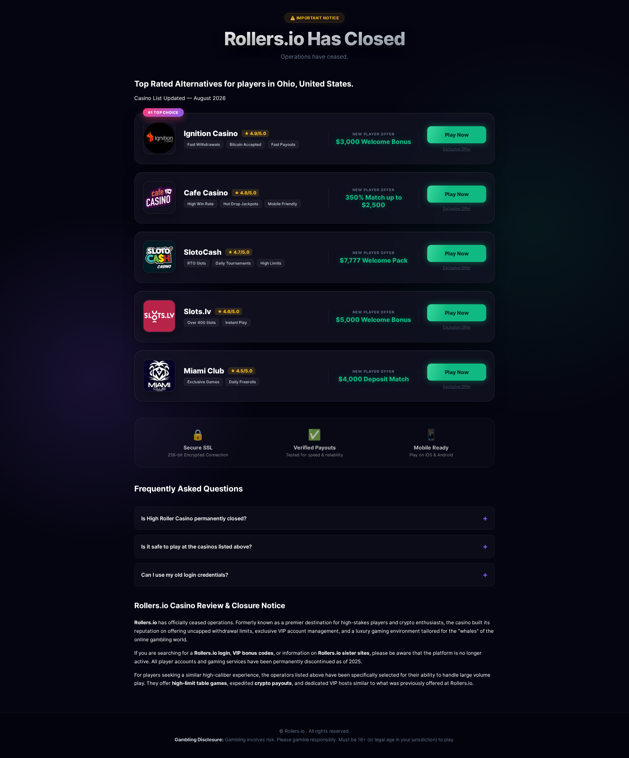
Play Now (457, 134)
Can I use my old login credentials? (184, 574)
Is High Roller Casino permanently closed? (194, 518)
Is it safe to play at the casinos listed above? (196, 546)
